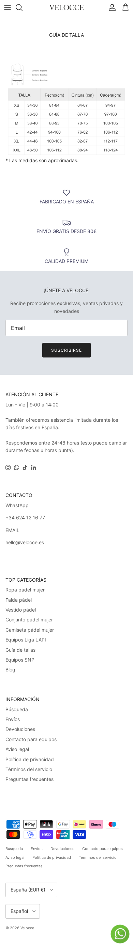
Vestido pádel (20, 610)
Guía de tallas (20, 650)
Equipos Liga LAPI (25, 640)
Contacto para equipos (31, 739)
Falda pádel (18, 600)
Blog (10, 669)
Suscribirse (66, 350)
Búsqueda (16, 709)
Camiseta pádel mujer (29, 630)
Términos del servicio (28, 769)
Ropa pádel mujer (25, 590)
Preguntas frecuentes (29, 779)
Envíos (12, 719)
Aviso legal (17, 749)
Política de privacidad (29, 759)
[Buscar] (22, 7)
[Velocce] (66, 7)
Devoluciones (20, 729)
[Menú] (7, 7)
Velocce (27, 927)
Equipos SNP (19, 660)
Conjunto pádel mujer (29, 619)
